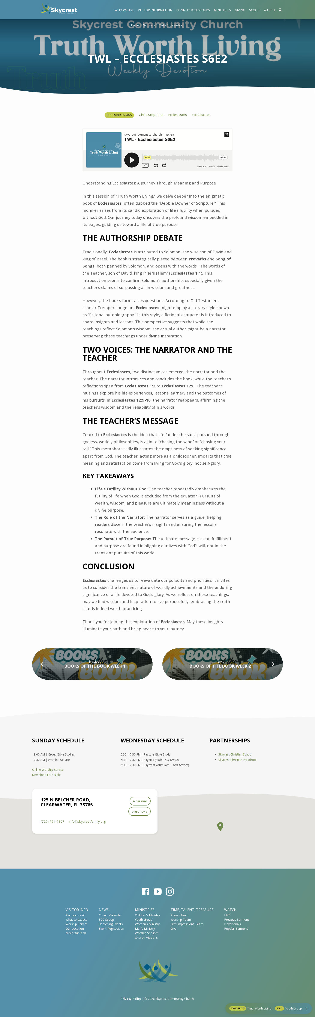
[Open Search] (280, 10)
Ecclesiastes (177, 114)
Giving (240, 10)
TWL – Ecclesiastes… (171, 25)
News (104, 909)
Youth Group (143, 919)
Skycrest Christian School (235, 754)
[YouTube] (157, 891)
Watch (269, 10)
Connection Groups (193, 10)
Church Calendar (110, 915)
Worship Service (77, 924)
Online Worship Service (48, 770)
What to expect (76, 919)
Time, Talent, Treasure (192, 909)
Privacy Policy (131, 999)
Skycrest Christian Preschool (237, 760)
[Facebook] (145, 891)
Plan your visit (75, 915)
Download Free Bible (46, 775)
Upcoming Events (111, 924)
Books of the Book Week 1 (95, 666)
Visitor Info (77, 909)
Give (174, 928)
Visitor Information (155, 10)
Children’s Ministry (147, 915)
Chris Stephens (151, 114)
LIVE (227, 915)
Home (135, 25)
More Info (140, 801)
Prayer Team (180, 915)
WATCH (230, 909)
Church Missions (146, 937)
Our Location (75, 928)
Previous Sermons (236, 919)
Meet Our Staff (76, 933)
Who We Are (124, 10)
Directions (139, 811)
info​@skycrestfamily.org (87, 821)
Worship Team (181, 919)
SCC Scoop (106, 919)
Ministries (222, 10)
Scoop (254, 10)
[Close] (307, 1008)
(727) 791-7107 (52, 821)
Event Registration (111, 928)
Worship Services (147, 933)
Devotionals (232, 924)
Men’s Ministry (145, 928)
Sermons (149, 25)
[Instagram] (170, 891)
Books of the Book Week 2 (220, 666)
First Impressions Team (187, 924)
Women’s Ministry (147, 924)
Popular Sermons (236, 928)
